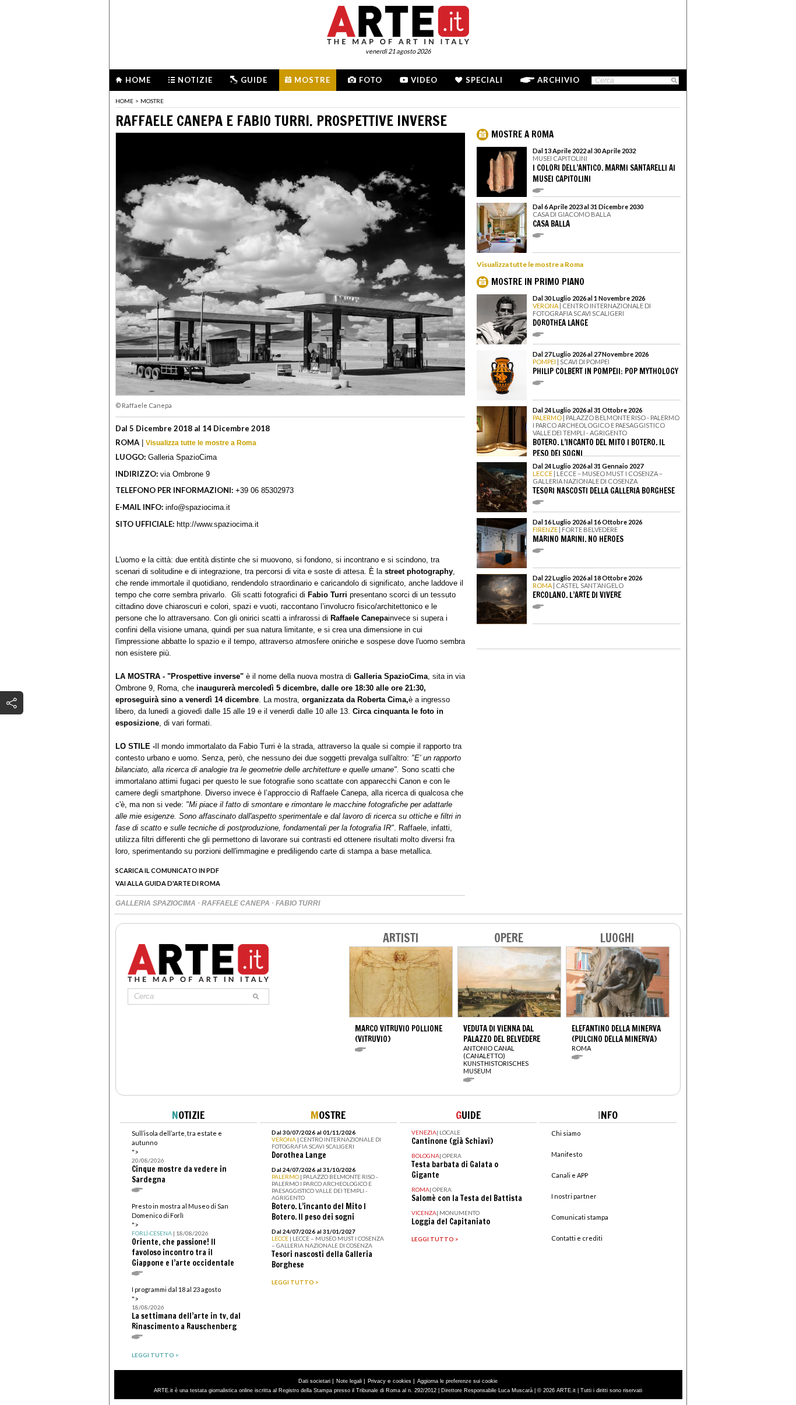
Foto (370, 79)
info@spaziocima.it (197, 507)
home (124, 100)
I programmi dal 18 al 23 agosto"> (186, 1309)
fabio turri (298, 903)
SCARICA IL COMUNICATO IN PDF (167, 870)
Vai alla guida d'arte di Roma (167, 883)
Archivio (558, 79)
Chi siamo (565, 1133)
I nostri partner (574, 1196)
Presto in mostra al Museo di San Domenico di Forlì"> (183, 1235)
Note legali (349, 1381)
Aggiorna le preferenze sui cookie (457, 1381)
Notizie (195, 79)
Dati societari (314, 1381)
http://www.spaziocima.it (218, 524)
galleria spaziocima (156, 903)
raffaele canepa (237, 903)
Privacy (377, 1381)
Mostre (312, 79)
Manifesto (566, 1154)
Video (424, 79)
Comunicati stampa (579, 1217)
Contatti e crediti (577, 1238)
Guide (254, 79)
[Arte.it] (398, 23)
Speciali (484, 79)
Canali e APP (569, 1175)
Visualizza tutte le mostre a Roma (201, 443)
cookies (402, 1381)
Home (138, 79)
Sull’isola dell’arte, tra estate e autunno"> (179, 1157)
